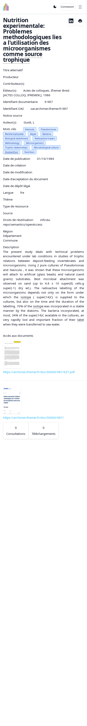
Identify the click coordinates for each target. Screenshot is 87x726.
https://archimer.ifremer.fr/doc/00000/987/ (33, 417)
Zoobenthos (11, 152)
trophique (16, 59)
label (80, 320)
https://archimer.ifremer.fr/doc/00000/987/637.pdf (39, 372)
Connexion (67, 6)
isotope (26, 297)
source (33, 54)
